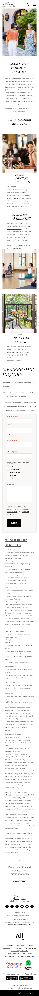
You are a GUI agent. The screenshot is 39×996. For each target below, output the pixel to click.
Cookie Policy (9, 956)
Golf (12, 478)
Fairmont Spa (19, 240)
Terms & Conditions (13, 954)
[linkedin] (27, 906)
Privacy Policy (12, 512)
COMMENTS (10, 484)
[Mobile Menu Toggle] (34, 4)
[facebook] (7, 906)
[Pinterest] (32, 906)
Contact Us (9, 945)
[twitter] (12, 906)
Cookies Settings (25, 956)
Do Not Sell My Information (19, 951)
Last (8, 434)
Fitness (13, 475)
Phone (12, 440)
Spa (11, 466)
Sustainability (7, 948)
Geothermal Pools (17, 469)
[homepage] (10, 4)
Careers (30, 945)
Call (10, 993)
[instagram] (17, 906)
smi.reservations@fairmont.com (19, 925)
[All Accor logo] (19, 937)
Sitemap (18, 948)
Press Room (20, 945)
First (8, 424)
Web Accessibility (30, 948)
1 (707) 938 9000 (23, 920)
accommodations (13, 352)
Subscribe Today (19, 881)
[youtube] (22, 906)
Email (12, 452)
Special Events (15, 472)
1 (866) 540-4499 (27, 922)
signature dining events (15, 198)
